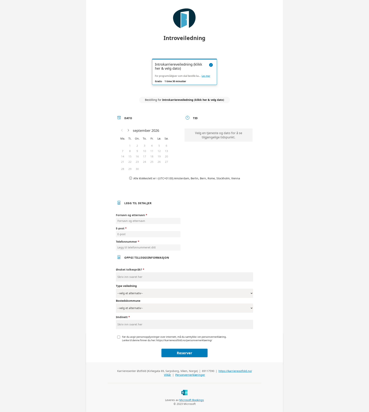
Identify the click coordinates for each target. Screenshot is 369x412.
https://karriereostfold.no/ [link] (235, 371)
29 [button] (129, 169)
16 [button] (137, 156)
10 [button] (144, 151)
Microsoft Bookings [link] (191, 400)
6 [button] (166, 145)
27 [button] (166, 162)
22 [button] (129, 162)
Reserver (184, 353)
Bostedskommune (128, 301)
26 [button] (159, 162)
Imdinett (122, 317)
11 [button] (151, 151)
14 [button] (122, 156)
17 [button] (144, 156)
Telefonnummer (126, 241)
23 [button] (137, 162)
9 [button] (137, 151)
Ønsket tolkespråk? (129, 269)
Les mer (206, 76)
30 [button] (137, 169)
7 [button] (122, 151)
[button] (122, 130)
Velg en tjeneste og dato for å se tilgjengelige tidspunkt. (218, 135)
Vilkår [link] (167, 375)
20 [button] (166, 156)
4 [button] (152, 145)
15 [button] (129, 156)
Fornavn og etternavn (130, 215)
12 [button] (159, 151)
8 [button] (130, 151)
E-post (120, 228)
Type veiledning (126, 286)
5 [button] (159, 145)
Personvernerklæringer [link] (190, 375)
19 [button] (159, 156)
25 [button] (151, 162)
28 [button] (122, 169)
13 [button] (166, 151)
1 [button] (130, 145)
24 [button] (144, 162)
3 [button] (144, 145)
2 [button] (137, 145)
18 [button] (151, 156)
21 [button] (122, 162)
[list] (184, 75)
